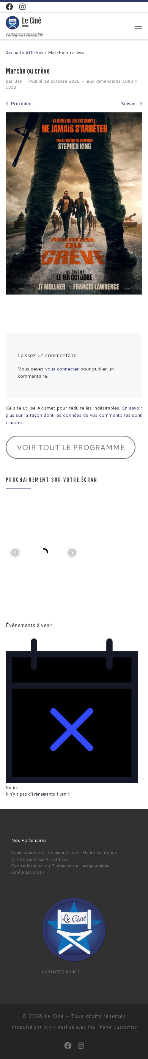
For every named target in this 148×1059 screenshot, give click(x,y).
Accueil (13, 52)
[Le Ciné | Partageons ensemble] (12, 22)
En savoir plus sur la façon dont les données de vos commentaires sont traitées (74, 414)
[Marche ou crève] (74, 203)
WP (47, 1027)
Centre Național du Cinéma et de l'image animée (60, 865)
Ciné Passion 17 (27, 872)
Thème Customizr (117, 1027)
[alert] (74, 717)
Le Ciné (54, 1016)
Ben (18, 81)
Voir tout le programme (71, 447)
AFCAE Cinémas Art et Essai (40, 859)
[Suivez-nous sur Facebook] (9, 7)
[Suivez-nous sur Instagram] (22, 7)
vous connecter (62, 368)
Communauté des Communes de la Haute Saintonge (64, 852)
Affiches (34, 52)
